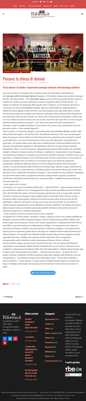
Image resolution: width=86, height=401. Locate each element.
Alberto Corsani (27, 82)
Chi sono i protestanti (34, 6)
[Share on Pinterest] (19, 283)
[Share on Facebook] (10, 283)
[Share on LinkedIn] (16, 283)
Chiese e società (51, 333)
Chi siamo (22, 6)
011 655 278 (59, 392)
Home (15, 6)
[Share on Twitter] (13, 283)
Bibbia (47, 328)
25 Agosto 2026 (31, 331)
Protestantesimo (51, 361)
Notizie (47, 356)
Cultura (47, 337)
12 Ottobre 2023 (9, 82)
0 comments (42, 82)
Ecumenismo (49, 342)
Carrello (71, 6)
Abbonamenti (47, 6)
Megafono (48, 347)
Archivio (48, 324)
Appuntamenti (50, 319)
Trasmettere (29, 337)
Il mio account (63, 6)
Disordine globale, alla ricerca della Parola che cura (31, 373)
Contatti (55, 6)
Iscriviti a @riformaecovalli (44, 273)
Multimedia (49, 351)
